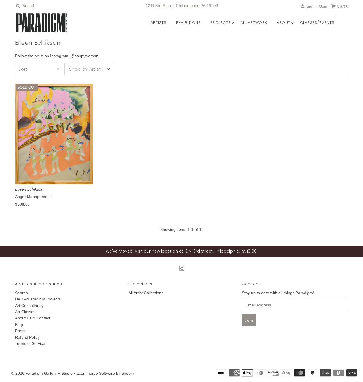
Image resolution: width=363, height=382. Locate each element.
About (283, 22)
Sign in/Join (315, 6)
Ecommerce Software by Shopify (105, 373)
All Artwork (253, 22)
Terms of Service (30, 343)
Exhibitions (188, 22)
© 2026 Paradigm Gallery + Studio (42, 373)
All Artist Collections (145, 293)
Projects (220, 22)
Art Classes (25, 312)
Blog (19, 324)
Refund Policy (27, 337)
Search (21, 293)
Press (20, 330)
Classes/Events (317, 22)
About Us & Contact (32, 318)
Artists (158, 22)
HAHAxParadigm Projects (38, 299)
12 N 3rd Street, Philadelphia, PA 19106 (181, 5)
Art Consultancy (29, 305)
